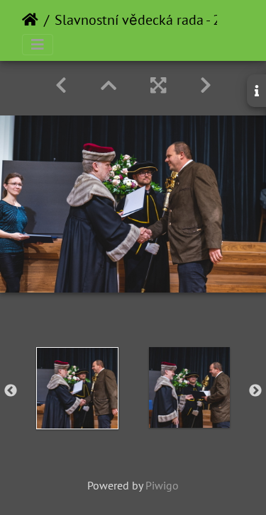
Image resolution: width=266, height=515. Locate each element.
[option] (77, 388)
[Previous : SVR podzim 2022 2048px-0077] (61, 85)
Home (30, 19)
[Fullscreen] (158, 85)
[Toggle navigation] (37, 44)
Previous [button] (11, 391)
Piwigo (162, 485)
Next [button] (255, 391)
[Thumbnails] (108, 85)
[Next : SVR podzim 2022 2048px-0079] (205, 85)
